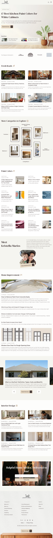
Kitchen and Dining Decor (26, 506)
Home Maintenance (25, 504)
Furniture (6, 510)
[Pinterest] (30, 520)
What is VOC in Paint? (34, 179)
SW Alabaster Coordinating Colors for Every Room (33, 225)
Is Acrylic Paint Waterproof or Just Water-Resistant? (6, 196)
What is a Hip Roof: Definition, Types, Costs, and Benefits (23, 382)
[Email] (25, 520)
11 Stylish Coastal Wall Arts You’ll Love (38, 106)
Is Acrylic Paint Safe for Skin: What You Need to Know (33, 40)
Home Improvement (8, 514)
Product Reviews (24, 512)
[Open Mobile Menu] (51, 2)
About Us (41, 504)
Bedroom (6, 506)
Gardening (6, 512)
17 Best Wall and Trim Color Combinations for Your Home (7, 181)
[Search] (48, 2)
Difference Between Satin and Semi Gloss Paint (7, 225)
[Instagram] (28, 520)
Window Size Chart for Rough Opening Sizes (15, 345)
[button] (14, 391)
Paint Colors (6, 9)
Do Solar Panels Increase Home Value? (11, 322)
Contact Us (41, 508)
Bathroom (6, 504)
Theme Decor (24, 514)
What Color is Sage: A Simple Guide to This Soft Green (7, 211)
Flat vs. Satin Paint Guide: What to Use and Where (33, 196)
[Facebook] (33, 520)
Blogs (40, 506)
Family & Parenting (8, 508)
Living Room (24, 510)
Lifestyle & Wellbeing (25, 508)
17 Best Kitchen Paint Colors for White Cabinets (19, 15)
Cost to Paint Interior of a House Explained (39, 423)
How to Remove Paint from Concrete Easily (15, 297)
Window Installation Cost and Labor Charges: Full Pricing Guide (18, 314)
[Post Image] (13, 75)
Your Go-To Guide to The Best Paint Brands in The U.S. (34, 211)
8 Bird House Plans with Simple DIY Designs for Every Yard (17, 307)
